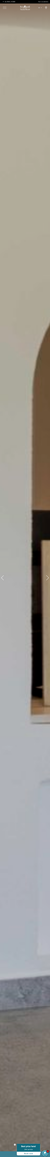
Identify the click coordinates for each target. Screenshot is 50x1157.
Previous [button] (3, 577)
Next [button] (46, 577)
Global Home (10, 1)
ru (40, 14)
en (40, 11)
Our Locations (43, 2)
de (39, 8)
